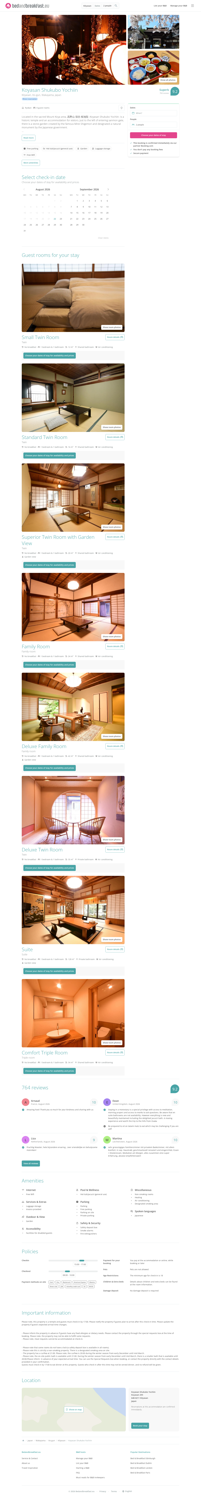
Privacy (102, 1491)
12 (37, 212)
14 (49, 212)
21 (49, 218)
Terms (114, 1491)
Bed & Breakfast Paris (140, 1472)
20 (43, 218)
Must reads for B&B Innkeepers (90, 1477)
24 (25, 224)
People (133, 119)
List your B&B (82, 1463)
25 (31, 224)
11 (31, 212)
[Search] (116, 6)
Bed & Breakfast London (141, 1468)
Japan (58, 95)
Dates (97, 5)
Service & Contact (30, 1458)
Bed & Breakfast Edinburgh (142, 1458)
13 (43, 212)
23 (61, 218)
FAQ (78, 1472)
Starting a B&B (82, 1468)
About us (26, 1463)
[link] (27, 6)
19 (37, 218)
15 (55, 212)
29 (55, 224)
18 (31, 218)
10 (25, 212)
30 (61, 224)
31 (25, 230)
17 (25, 218)
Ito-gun (36, 95)
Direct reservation (30, 99)
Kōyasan (87, 5)
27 (43, 224)
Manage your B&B (84, 1458)
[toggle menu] (192, 5)
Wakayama (48, 95)
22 (55, 218)
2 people (107, 5)
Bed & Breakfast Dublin (141, 1463)
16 (61, 212)
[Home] (23, 1441)
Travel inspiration (30, 1468)
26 (37, 224)
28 (49, 224)
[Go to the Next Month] (107, 189)
